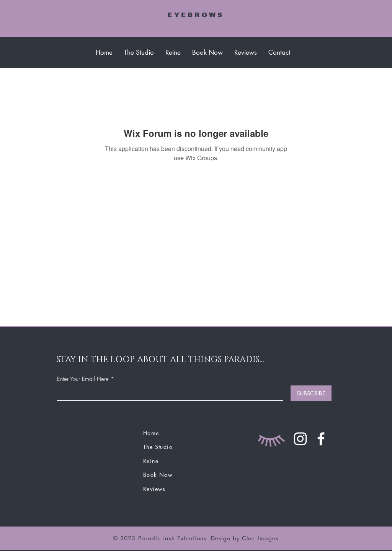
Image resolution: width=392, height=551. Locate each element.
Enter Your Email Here (83, 379)
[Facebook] (321, 438)
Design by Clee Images (244, 538)
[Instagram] (300, 438)
